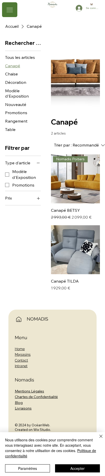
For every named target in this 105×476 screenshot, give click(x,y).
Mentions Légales (29, 391)
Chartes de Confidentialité (36, 396)
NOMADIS (37, 319)
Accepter (77, 468)
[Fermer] (98, 439)
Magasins (23, 354)
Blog (19, 402)
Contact (21, 360)
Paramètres (27, 468)
